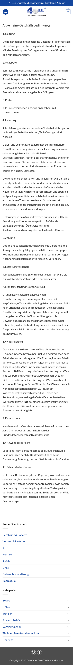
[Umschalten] (68, 600)
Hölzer (6, 607)
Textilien (7, 613)
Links (6, 567)
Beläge (6, 600)
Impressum (9, 580)
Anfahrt (7, 561)
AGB (5, 547)
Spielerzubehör (11, 620)
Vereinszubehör (12, 626)
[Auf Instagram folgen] (33, 652)
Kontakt (7, 554)
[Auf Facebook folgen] (39, 652)
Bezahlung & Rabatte (15, 534)
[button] (5, 12)
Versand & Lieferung (14, 541)
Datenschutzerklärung (16, 574)
